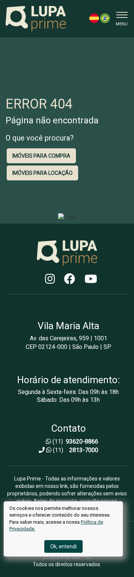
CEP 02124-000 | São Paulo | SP (68, 347)
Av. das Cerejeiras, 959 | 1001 (68, 338)
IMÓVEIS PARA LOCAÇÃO (42, 173)
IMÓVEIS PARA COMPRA (41, 156)
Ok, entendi (63, 546)
